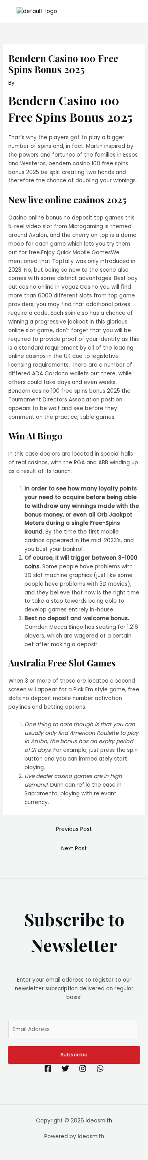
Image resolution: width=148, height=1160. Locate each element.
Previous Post (74, 829)
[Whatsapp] (100, 1068)
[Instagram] (82, 1068)
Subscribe (74, 1054)
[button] (137, 11)
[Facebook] (48, 1068)
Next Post (74, 848)
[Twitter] (65, 1068)
